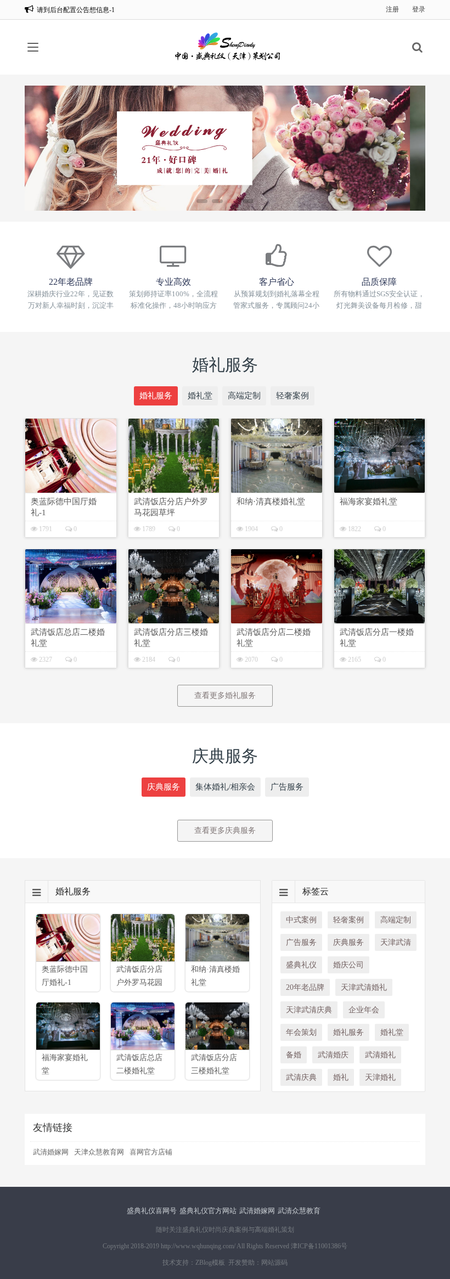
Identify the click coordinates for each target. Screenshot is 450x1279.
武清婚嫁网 (51, 1152)
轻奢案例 (292, 395)
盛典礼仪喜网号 (152, 1211)
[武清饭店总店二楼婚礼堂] (70, 586)
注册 (392, 9)
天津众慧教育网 (99, 1152)
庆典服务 (163, 786)
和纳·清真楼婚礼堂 (271, 501)
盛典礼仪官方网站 (208, 1211)
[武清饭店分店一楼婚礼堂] (379, 586)
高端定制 (244, 395)
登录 (418, 9)
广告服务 (287, 786)
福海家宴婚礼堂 (368, 501)
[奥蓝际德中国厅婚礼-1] (70, 456)
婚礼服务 (155, 395)
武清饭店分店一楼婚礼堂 (377, 637)
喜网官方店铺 (151, 1152)
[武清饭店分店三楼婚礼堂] (174, 586)
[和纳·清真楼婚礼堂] (276, 456)
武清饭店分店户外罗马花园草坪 (171, 507)
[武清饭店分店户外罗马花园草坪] (174, 456)
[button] (201, 201)
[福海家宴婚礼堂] (379, 456)
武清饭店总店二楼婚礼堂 (68, 637)
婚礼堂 (200, 395)
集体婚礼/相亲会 (225, 786)
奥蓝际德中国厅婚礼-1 (64, 507)
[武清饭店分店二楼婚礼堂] (276, 586)
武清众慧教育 (299, 1211)
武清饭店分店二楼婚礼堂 (274, 637)
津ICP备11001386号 (319, 1246)
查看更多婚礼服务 (225, 695)
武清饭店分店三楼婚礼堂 (171, 637)
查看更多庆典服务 (225, 830)
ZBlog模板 (210, 1262)
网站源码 (274, 1262)
